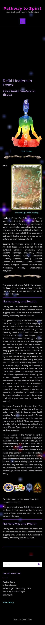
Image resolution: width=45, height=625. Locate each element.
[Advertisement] (22, 49)
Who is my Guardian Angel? (14, 591)
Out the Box (27, 619)
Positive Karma (9, 582)
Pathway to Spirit (23, 8)
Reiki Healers (27, 151)
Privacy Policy (8, 602)
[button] (22, 21)
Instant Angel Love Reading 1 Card (17, 588)
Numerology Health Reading (26, 213)
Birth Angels (7, 595)
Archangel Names (10, 585)
